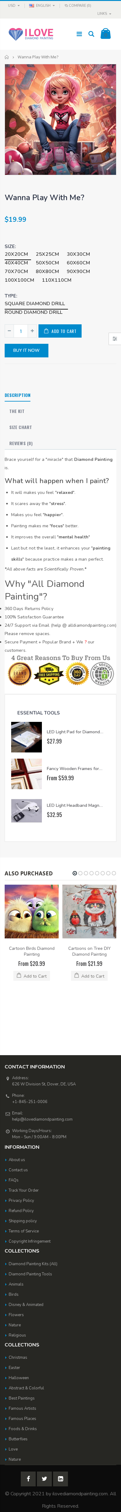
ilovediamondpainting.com (80, 1440)
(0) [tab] (21, 443)
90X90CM (78, 271)
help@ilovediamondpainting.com (42, 1065)
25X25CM (47, 254)
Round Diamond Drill (33, 312)
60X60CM (78, 262)
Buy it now (26, 350)
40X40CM (16, 262)
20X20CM (16, 254)
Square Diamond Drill (35, 303)
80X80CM (47, 271)
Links (102, 13)
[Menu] (79, 34)
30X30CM (78, 254)
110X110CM (56, 280)
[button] (75, 873)
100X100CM (19, 280)
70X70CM (16, 271)
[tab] (17, 395)
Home (7, 57)
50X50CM (47, 262)
